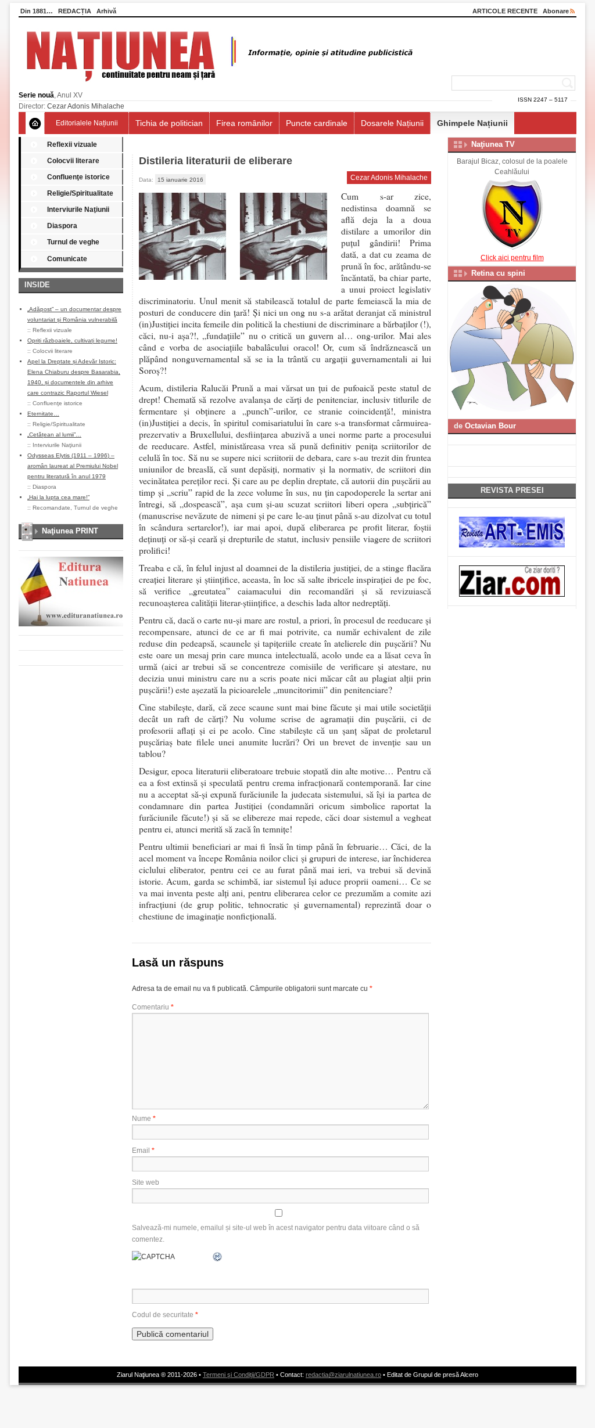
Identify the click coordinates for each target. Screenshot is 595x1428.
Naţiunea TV (493, 144)
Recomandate (51, 507)
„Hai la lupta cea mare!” (58, 497)
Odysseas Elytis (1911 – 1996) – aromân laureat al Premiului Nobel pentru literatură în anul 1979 (72, 465)
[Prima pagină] (35, 123)
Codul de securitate (162, 1315)
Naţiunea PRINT (70, 531)
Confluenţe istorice (78, 177)
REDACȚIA (74, 11)
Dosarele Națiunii (392, 123)
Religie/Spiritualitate (80, 193)
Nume (144, 1119)
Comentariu (153, 1007)
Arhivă (106, 11)
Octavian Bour (490, 425)
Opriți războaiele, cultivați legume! (72, 340)
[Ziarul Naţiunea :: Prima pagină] (218, 85)
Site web (145, 1182)
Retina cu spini (498, 273)
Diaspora (62, 226)
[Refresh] (218, 1257)
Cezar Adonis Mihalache (85, 106)
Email (143, 1150)
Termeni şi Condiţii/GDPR (238, 1374)
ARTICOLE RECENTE (504, 11)
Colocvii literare (73, 161)
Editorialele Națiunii (87, 123)
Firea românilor (244, 123)
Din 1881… (36, 11)
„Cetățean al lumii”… (54, 434)
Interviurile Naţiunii (78, 209)
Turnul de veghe (73, 242)
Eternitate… (43, 413)
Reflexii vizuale (72, 144)
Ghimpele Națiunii (472, 123)
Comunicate (67, 259)
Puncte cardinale (316, 123)
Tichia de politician (169, 123)
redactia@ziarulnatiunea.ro (343, 1374)
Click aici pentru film (512, 258)
